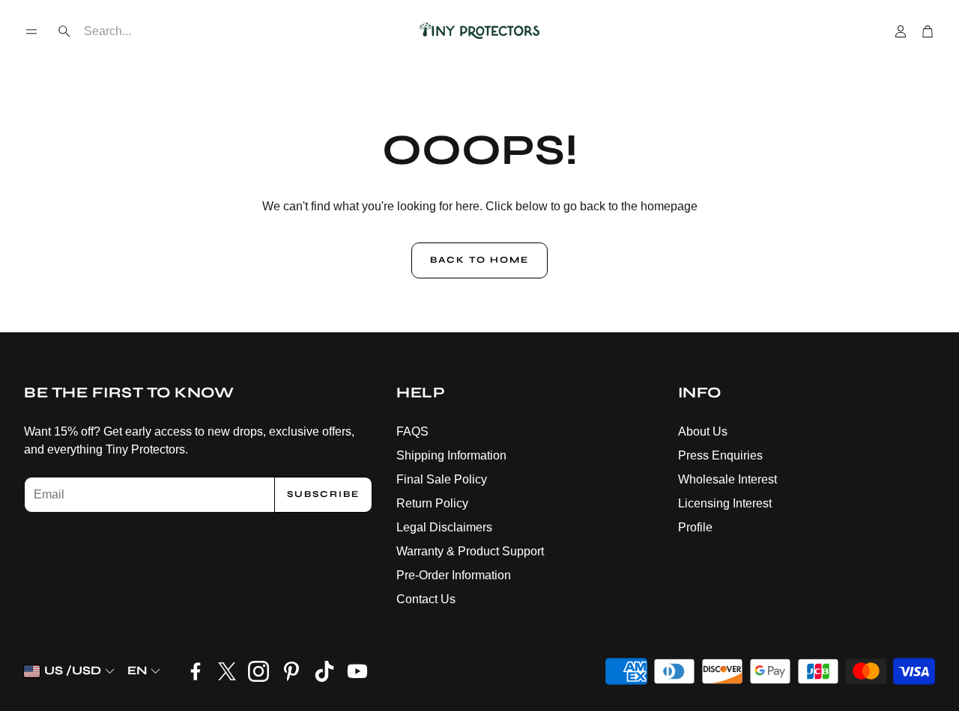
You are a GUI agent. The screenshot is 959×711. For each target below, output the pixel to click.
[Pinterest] (291, 671)
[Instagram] (258, 671)
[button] (31, 31)
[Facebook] (195, 671)
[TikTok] (324, 671)
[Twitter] (227, 671)
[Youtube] (357, 671)
